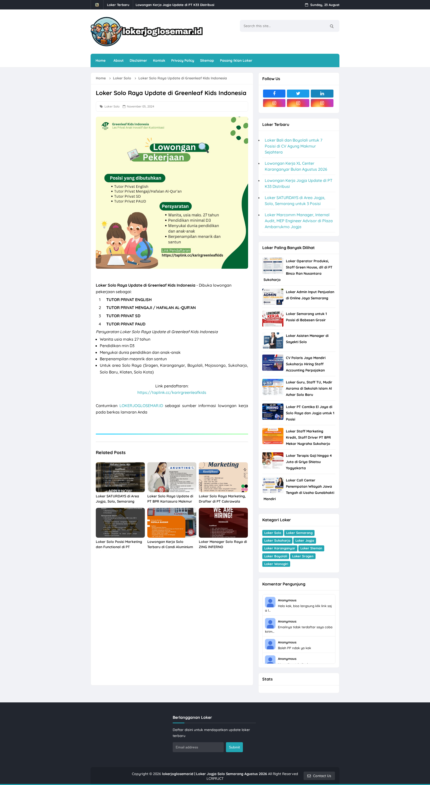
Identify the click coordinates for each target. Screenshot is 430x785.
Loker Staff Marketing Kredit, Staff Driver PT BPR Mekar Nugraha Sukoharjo (308, 437)
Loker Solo (112, 106)
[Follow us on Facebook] (274, 94)
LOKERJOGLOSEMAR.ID (141, 405)
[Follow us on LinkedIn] (322, 94)
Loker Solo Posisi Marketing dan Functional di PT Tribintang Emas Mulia (119, 546)
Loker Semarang (299, 533)
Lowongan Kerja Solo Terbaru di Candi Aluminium (170, 544)
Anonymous (287, 600)
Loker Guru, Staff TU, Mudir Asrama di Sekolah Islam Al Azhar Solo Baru (309, 388)
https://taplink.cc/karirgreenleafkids (171, 392)
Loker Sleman (311, 548)
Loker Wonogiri (276, 564)
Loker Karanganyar (279, 548)
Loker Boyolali (275, 556)
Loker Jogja (304, 540)
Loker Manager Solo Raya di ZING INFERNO (223, 544)
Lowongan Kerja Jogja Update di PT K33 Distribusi (175, 5)
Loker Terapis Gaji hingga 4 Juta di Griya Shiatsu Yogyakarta (309, 461)
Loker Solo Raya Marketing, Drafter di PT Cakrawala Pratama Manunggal (222, 501)
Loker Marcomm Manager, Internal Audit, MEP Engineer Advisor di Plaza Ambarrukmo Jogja (299, 220)
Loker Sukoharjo (277, 540)
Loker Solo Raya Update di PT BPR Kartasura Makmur (170, 499)
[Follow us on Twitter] (298, 94)
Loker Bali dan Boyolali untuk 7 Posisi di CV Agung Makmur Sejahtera (293, 146)
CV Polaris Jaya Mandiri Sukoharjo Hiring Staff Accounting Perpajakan (305, 364)
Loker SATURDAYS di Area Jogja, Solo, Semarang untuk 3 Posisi (117, 501)
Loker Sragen (303, 556)
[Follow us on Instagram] (274, 103)
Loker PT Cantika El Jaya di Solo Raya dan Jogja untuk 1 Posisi (310, 413)
